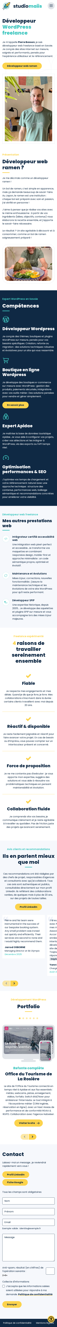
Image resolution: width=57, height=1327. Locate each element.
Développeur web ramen (22, 66)
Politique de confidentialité (35, 1294)
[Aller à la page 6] (37, 1018)
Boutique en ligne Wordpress (20, 372)
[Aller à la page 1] (19, 1018)
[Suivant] (14, 983)
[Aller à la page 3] (26, 1018)
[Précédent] (6, 983)
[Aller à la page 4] (30, 1018)
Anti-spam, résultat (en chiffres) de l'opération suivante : (22, 1269)
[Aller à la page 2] (23, 1018)
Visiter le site (27, 1123)
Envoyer (12, 1304)
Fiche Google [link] (15, 1182)
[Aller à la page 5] (34, 1018)
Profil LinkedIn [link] (28, 907)
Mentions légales (45, 1322)
